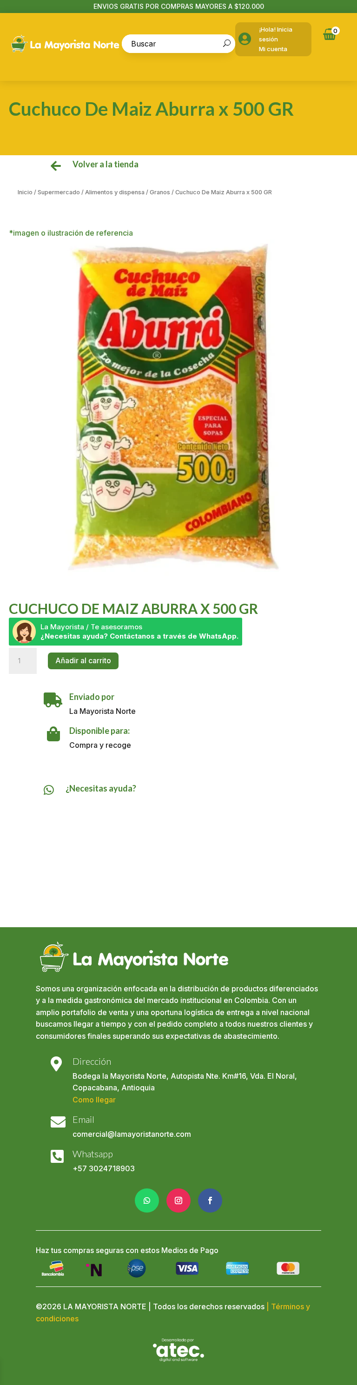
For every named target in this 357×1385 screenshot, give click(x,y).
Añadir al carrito (83, 660)
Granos (160, 192)
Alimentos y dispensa (115, 192)
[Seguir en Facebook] (210, 1200)
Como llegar (94, 1099)
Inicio (25, 192)
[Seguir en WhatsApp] (147, 1200)
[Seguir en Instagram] (178, 1200)
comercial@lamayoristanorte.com (132, 1134)
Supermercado (59, 192)
